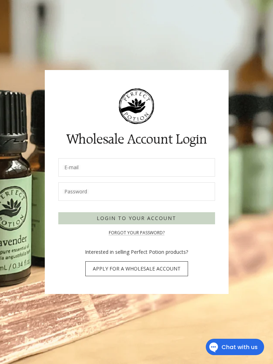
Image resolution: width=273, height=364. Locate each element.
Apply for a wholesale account (137, 268)
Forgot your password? (137, 233)
